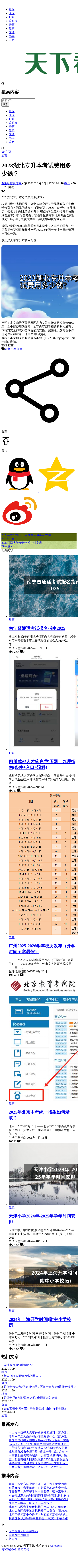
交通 (12, 32)
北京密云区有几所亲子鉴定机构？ (30, 1503)
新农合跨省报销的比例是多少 (22, 1375)
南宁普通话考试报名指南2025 (37, 628)
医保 (12, 13)
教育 (12, 28)
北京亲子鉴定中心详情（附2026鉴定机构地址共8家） (43, 1514)
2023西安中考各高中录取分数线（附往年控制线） (35, 1408)
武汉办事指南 (13, 348)
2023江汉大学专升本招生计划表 (21, 542)
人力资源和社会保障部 (23, 1531)
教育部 (13, 1538)
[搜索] (39, 148)
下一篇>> (7, 546)
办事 (12, 36)
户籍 (12, 17)
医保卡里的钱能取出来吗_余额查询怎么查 (30, 1397)
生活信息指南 (13, 183)
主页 (8, 151)
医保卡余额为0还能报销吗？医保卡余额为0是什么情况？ (40, 1386)
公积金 (13, 20)
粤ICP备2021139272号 (15, 1549)
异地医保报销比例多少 (18, 1364)
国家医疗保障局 (19, 1535)
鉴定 (12, 39)
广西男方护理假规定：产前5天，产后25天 (35, 1467)
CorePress (56, 1545)
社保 (12, 9)
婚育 (12, 24)
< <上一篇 (7, 538)
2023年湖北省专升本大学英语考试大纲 (26, 535)
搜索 (5, 104)
